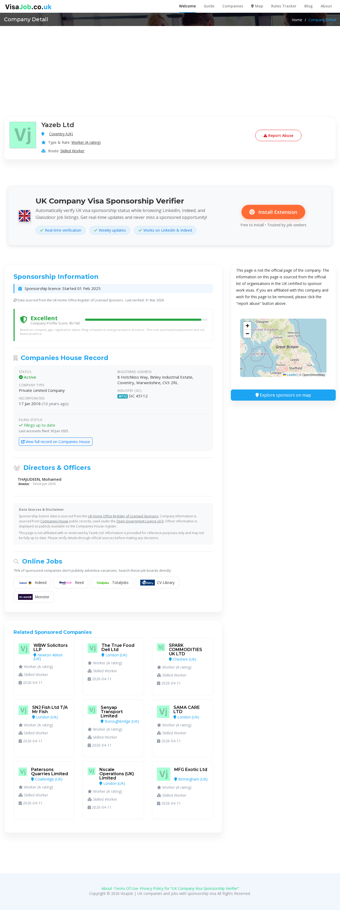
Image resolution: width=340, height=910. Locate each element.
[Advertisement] (170, 66)
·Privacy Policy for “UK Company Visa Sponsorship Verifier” (189, 888)
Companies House (54, 521)
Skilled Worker (72, 150)
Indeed (40, 582)
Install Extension (277, 212)
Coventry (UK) (61, 133)
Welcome (187, 5)
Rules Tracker (283, 5)
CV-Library (166, 582)
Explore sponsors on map (285, 395)
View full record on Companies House (57, 441)
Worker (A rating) (86, 142)
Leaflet (291, 374)
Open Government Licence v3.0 (139, 521)
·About (106, 888)
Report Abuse (280, 135)
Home (297, 20)
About (326, 5)
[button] (247, 326)
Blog (308, 5)
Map (258, 5)
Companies (232, 5)
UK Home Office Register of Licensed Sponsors (123, 516)
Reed (79, 582)
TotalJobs (120, 582)
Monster (42, 596)
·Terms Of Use (125, 888)
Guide (209, 5)
